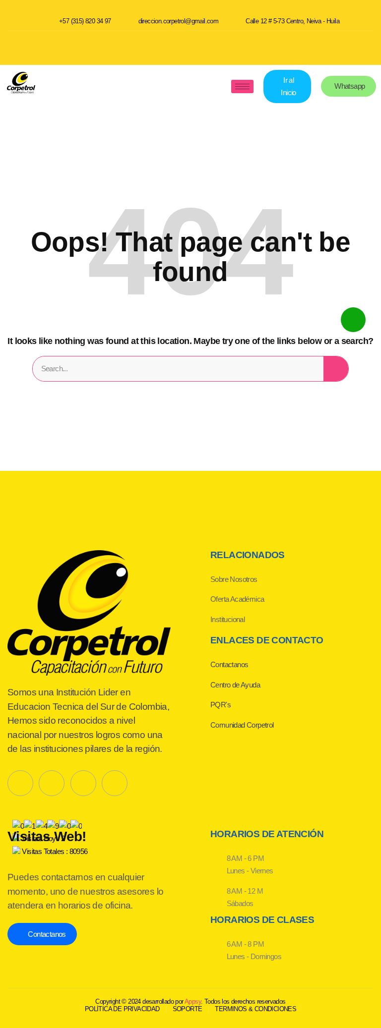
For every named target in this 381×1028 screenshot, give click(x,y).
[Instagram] (225, 45)
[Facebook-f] (20, 783)
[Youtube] (190, 45)
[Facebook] (155, 45)
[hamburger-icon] (242, 86)
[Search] (335, 368)
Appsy (193, 1001)
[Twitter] (51, 783)
